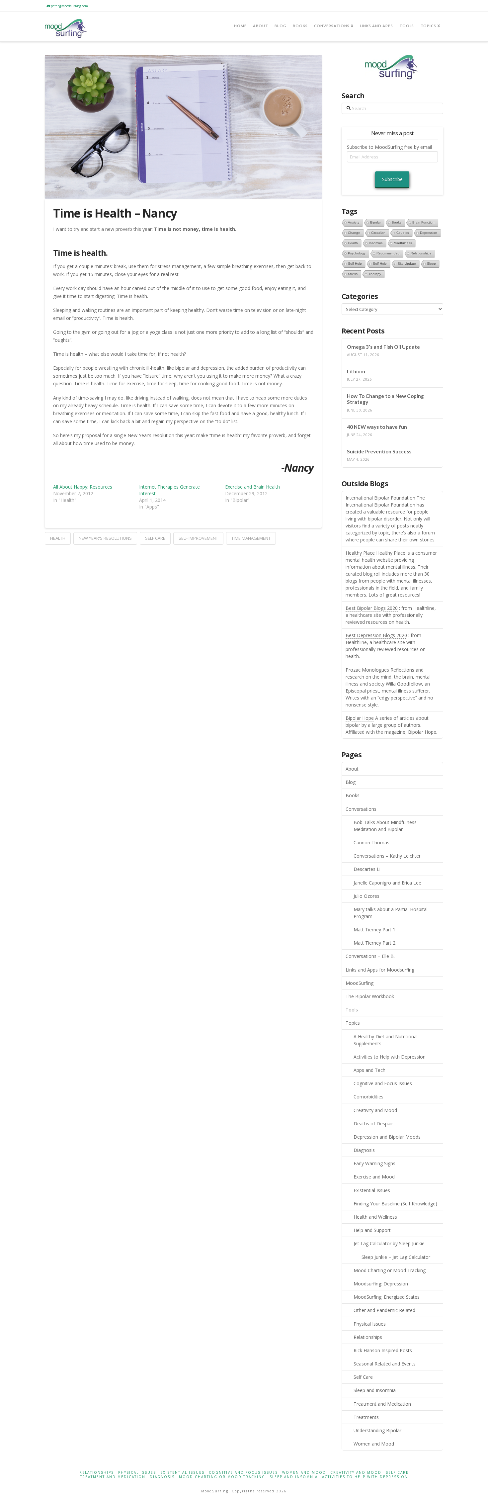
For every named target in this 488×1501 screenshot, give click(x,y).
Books (353, 795)
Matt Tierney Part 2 (374, 943)
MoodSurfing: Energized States (387, 1297)
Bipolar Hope (360, 718)
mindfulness (403, 243)
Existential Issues (372, 1190)
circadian (378, 233)
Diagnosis (364, 1150)
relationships (421, 253)
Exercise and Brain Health (252, 487)
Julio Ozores (366, 896)
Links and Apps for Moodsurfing (380, 970)
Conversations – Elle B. (370, 956)
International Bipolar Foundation (380, 498)
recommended (388, 253)
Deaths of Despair (373, 1123)
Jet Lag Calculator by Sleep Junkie (389, 1243)
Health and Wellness (375, 1217)
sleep (431, 263)
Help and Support (372, 1230)
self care (155, 538)
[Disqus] (183, 628)
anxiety (353, 222)
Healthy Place (360, 553)
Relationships (368, 1337)
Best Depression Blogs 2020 (376, 635)
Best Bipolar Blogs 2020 (372, 608)
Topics (353, 1023)
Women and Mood (374, 1444)
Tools (352, 1009)
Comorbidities (368, 1096)
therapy (374, 274)
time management (251, 538)
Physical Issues (370, 1324)
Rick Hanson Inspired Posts (383, 1350)
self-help (355, 263)
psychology (357, 253)
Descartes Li (367, 869)
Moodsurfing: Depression (381, 1283)
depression (428, 233)
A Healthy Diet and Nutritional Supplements (386, 1040)
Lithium (356, 371)
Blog (351, 782)
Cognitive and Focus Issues (383, 1083)
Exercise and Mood (374, 1176)
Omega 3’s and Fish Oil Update (383, 347)
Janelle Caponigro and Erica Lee (387, 883)
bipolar (375, 222)
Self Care (363, 1377)
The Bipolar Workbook (370, 996)
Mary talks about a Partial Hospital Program (391, 912)
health (57, 538)
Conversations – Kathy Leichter (387, 856)
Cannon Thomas (371, 842)
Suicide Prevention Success (379, 451)
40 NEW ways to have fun (377, 427)
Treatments (366, 1417)
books (396, 222)
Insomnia (376, 243)
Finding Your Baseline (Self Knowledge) (395, 1203)
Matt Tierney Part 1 (374, 929)
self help (380, 263)
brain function (423, 222)
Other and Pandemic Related (384, 1310)
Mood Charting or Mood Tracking (390, 1270)
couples (402, 233)
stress (353, 274)
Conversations (361, 809)
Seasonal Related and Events (385, 1363)
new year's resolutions (105, 538)
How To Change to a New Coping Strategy (385, 399)
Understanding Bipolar (377, 1430)
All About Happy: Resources (82, 487)
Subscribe (392, 179)
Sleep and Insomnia (375, 1390)
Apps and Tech (369, 1070)
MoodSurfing (359, 983)
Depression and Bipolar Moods (387, 1137)
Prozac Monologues (367, 670)
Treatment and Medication (382, 1404)
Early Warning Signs (374, 1163)
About (352, 769)
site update (407, 263)
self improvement (198, 538)
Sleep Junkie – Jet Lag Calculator (396, 1257)
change (354, 233)
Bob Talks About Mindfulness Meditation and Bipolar (385, 825)
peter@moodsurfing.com (69, 6)
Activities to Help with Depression (390, 1057)
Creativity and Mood (375, 1110)
